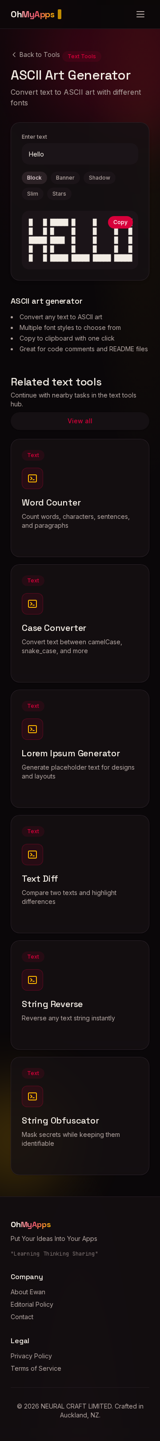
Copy (120, 222)
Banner (65, 177)
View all (80, 421)
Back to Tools (40, 54)
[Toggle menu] (140, 14)
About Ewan (28, 1292)
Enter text (34, 136)
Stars (59, 193)
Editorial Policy (32, 1304)
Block (34, 177)
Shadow (99, 177)
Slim (32, 193)
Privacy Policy (31, 1356)
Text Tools (82, 56)
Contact (22, 1317)
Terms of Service (36, 1368)
